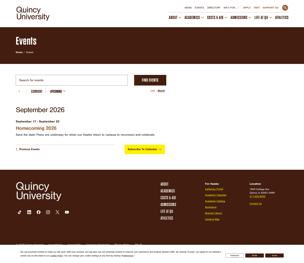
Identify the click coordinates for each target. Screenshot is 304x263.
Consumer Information (98, 244)
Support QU (270, 7)
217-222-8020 (257, 196)
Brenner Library (213, 213)
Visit (257, 7)
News (188, 7)
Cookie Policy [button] (56, 256)
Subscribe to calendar (142, 149)
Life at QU (261, 17)
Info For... (230, 7)
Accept (274, 255)
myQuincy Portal (214, 189)
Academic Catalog (215, 201)
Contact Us (256, 203)
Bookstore (210, 207)
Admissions (239, 17)
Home (19, 52)
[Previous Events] (19, 91)
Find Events (150, 80)
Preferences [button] (127, 256)
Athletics (282, 17)
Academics (192, 17)
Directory (214, 7)
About (173, 17)
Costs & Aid (215, 17)
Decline (254, 255)
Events (199, 7)
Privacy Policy (122, 244)
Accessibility (74, 244)
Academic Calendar (215, 195)
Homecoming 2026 (36, 128)
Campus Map (212, 219)
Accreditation (55, 244)
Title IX (138, 244)
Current (36, 91)
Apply (247, 7)
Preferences (235, 255)
